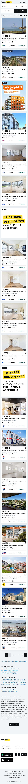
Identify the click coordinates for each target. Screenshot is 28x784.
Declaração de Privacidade (9, 775)
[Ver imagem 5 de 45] (15, 128)
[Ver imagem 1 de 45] (12, 128)
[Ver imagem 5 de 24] (15, 318)
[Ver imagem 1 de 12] (12, 33)
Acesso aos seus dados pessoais (14, 773)
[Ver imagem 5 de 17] (15, 445)
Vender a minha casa (20, 749)
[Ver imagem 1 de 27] (12, 635)
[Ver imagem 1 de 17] (12, 445)
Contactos (17, 746)
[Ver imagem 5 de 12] (15, 33)
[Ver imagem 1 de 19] (12, 540)
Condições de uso (19, 771)
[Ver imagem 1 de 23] (12, 350)
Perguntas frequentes (20, 775)
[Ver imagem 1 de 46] (12, 413)
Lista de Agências (5, 746)
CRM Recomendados (6, 749)
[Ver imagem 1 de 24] (12, 255)
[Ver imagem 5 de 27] (15, 635)
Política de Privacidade (10, 771)
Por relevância (23, 15)
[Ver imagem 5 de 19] (15, 540)
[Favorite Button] (25, 36)
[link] (21, 46)
